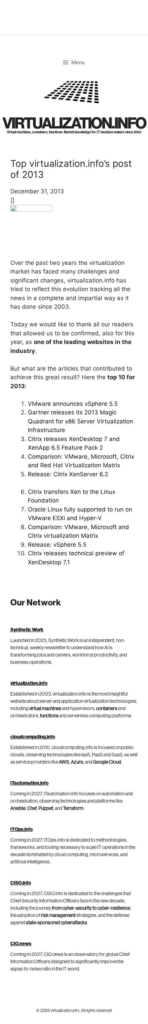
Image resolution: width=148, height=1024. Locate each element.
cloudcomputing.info (32, 737)
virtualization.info (74, 123)
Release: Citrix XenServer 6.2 (68, 474)
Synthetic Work (26, 630)
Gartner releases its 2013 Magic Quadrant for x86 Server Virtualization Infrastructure (80, 421)
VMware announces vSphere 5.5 (73, 403)
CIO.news (20, 943)
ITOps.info (21, 829)
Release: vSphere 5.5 (57, 544)
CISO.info (20, 883)
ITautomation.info (29, 783)
